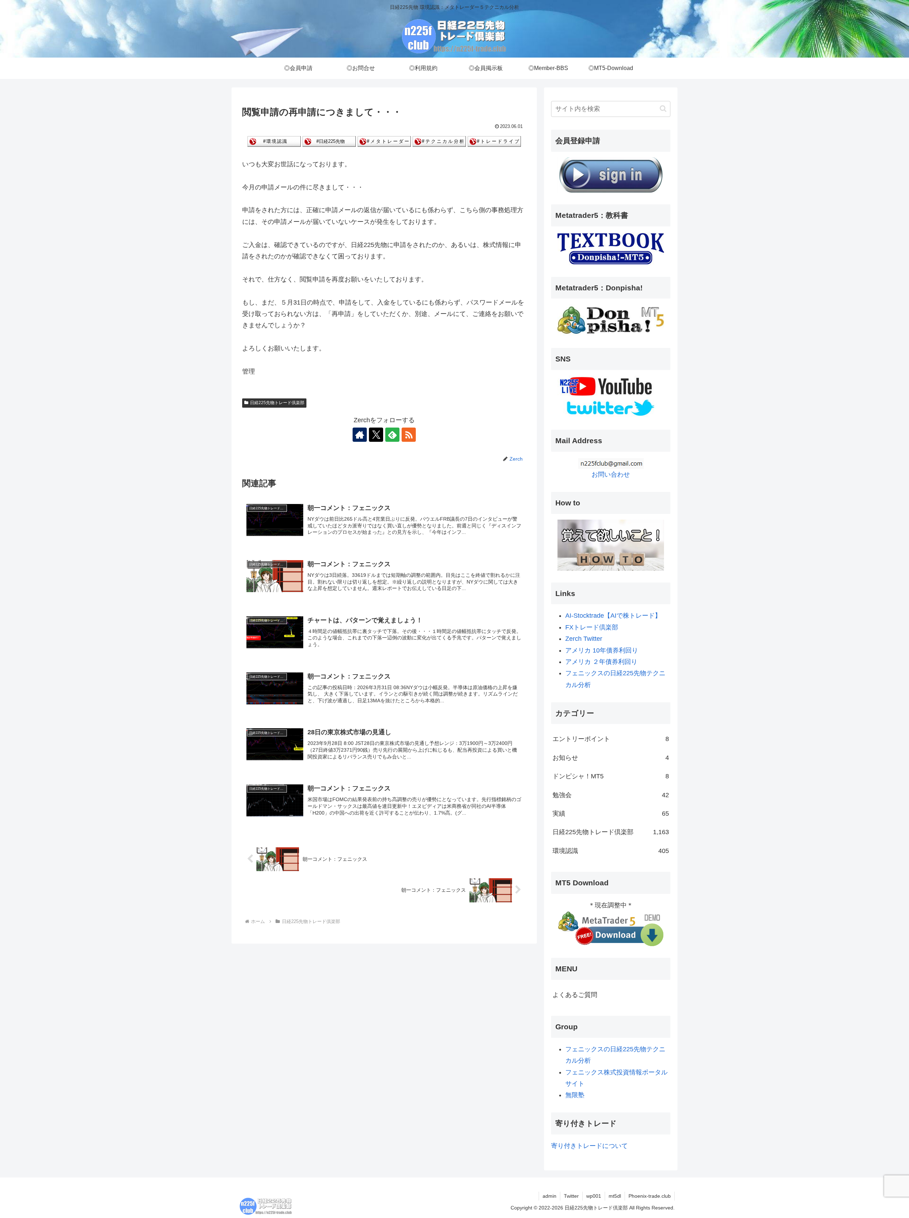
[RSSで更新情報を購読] (409, 435)
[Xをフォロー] (376, 435)
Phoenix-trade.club (649, 1196)
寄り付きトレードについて (589, 1145)
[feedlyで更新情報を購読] (392, 435)
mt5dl (615, 1196)
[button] (663, 108)
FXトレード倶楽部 (591, 627)
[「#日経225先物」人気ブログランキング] (329, 141)
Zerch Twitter (583, 638)
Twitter (571, 1196)
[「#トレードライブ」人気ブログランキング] (494, 141)
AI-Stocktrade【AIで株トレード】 (613, 615)
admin (549, 1196)
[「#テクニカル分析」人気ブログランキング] (439, 141)
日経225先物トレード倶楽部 (277, 402)
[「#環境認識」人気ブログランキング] (274, 141)
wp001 (593, 1196)
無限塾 (574, 1095)
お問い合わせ (611, 474)
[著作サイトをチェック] (360, 435)
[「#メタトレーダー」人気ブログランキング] (384, 141)
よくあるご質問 (575, 994)
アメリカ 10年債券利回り (601, 650)
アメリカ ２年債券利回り (601, 661)
